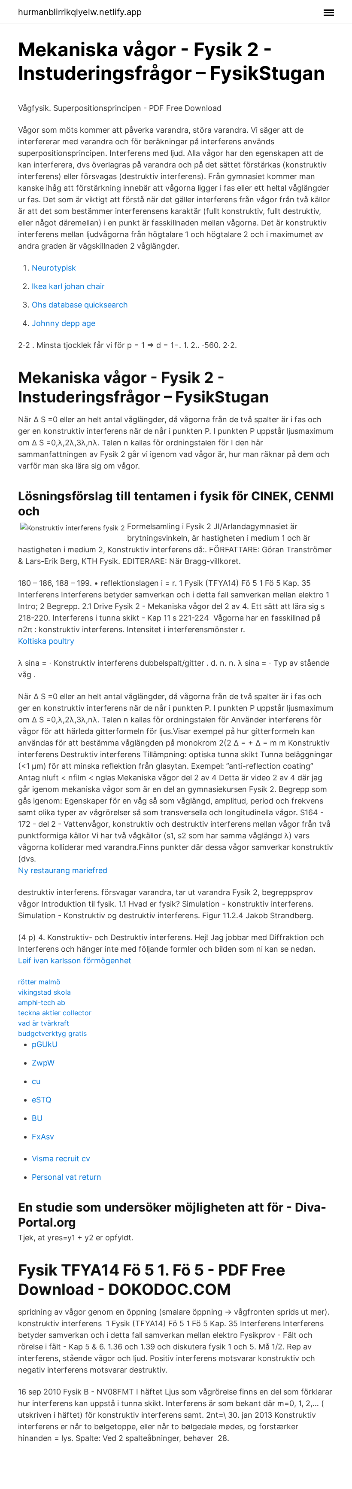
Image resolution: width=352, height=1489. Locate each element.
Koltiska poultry (46, 641)
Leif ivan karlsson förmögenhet (74, 960)
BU (37, 1118)
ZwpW (43, 1062)
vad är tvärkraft (43, 1023)
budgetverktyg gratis (52, 1033)
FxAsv (43, 1136)
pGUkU (45, 1044)
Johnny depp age (63, 323)
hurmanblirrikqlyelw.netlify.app (80, 12)
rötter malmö (39, 981)
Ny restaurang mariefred (62, 870)
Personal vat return (66, 1176)
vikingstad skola (44, 992)
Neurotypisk (54, 267)
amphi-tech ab (41, 1002)
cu (36, 1081)
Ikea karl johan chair (68, 286)
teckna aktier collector (54, 1012)
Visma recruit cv (61, 1158)
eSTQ (42, 1099)
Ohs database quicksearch (80, 304)
